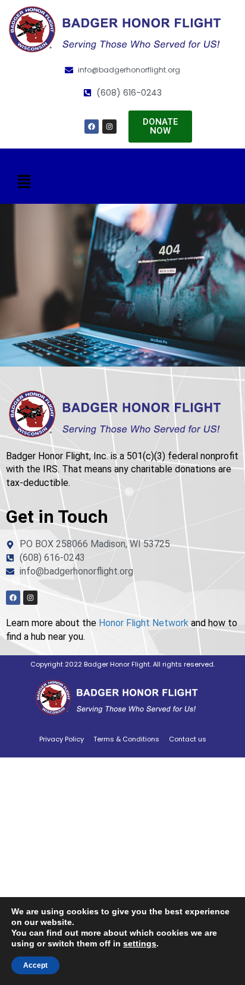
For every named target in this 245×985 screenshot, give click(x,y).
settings (139, 943)
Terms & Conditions (126, 739)
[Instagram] (109, 126)
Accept (35, 965)
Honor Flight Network (144, 623)
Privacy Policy (61, 739)
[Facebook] (91, 126)
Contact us (187, 739)
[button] (24, 181)
